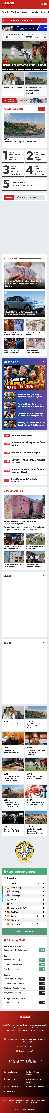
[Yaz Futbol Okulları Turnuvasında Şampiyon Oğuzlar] (36, 817)
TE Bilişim (30, 1109)
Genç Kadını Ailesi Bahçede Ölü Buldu (40, 157)
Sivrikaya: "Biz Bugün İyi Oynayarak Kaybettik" (36, 752)
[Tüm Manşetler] (44, 491)
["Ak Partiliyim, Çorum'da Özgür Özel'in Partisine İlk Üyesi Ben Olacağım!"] (10, 405)
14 (32, 69)
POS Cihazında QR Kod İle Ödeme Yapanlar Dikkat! (11, 778)
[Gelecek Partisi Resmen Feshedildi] (13, 817)
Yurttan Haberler (18, 183)
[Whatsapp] (35, 1061)
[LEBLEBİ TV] (8, 4)
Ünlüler (11, 1100)
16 (37, 69)
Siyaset (25, 12)
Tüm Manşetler (12, 1087)
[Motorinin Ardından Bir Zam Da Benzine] (36, 791)
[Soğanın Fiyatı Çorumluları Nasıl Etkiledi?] (25, 377)
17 (39, 69)
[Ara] (42, 5)
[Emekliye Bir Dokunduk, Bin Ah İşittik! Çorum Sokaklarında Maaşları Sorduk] (10, 424)
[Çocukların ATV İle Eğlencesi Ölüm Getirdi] (25, 125)
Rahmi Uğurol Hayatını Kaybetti (27, 453)
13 (30, 69)
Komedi (14, 1103)
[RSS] (40, 1061)
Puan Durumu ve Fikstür (33, 1080)
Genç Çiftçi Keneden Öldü (22, 186)
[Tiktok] (27, 1061)
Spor (43, 12)
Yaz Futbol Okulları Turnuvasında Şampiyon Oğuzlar (35, 831)
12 (28, 69)
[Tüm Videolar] (44, 362)
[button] (40, 109)
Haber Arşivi (11, 1091)
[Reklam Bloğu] (24, 28)
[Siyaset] (44, 576)
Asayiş (35, 12)
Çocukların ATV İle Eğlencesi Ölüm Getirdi (21, 142)
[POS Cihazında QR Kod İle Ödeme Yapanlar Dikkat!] (13, 765)
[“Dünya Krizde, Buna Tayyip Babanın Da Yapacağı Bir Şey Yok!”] (10, 415)
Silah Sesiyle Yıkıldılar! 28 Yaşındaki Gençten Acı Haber (14, 157)
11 (26, 69)
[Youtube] (22, 1061)
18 (41, 69)
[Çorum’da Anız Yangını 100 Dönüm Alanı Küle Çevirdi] (13, 791)
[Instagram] (18, 1061)
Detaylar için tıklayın (24, 931)
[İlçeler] (44, 643)
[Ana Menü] (45, 5)
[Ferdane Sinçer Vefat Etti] (13, 712)
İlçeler (7, 643)
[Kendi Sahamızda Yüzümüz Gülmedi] (36, 765)
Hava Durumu (12, 1072)
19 (44, 69)
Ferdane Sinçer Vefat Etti (24, 435)
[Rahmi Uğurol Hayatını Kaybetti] (13, 738)
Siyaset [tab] (34, 198)
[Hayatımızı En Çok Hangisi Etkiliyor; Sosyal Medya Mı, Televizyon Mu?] (10, 396)
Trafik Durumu (11, 1079)
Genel (5, 12)
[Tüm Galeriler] (44, 259)
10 (23, 69)
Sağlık (35, 1103)
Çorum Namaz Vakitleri (33, 1073)
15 (35, 69)
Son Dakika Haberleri (36, 1087)
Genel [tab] (9, 198)
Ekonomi (21, 1103)
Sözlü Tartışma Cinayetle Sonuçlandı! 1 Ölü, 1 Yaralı (40, 171)
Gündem (14, 12)
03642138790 (26, 1046)
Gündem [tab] (20, 198)
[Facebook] (10, 1061)
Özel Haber (40, 1100)
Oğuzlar (31, 826)
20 (46, 69)
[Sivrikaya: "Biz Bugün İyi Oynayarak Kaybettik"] (36, 738)
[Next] (31, 1061)
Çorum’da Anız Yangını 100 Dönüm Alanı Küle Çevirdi (12, 805)
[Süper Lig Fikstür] (44, 940)
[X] (14, 1061)
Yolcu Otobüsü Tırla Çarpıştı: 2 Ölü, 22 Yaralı (17, 171)
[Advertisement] (24, 227)
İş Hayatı (26, 1100)
